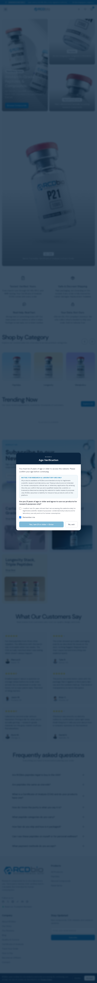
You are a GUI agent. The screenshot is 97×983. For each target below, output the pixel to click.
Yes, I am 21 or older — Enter (41, 524)
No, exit (71, 524)
